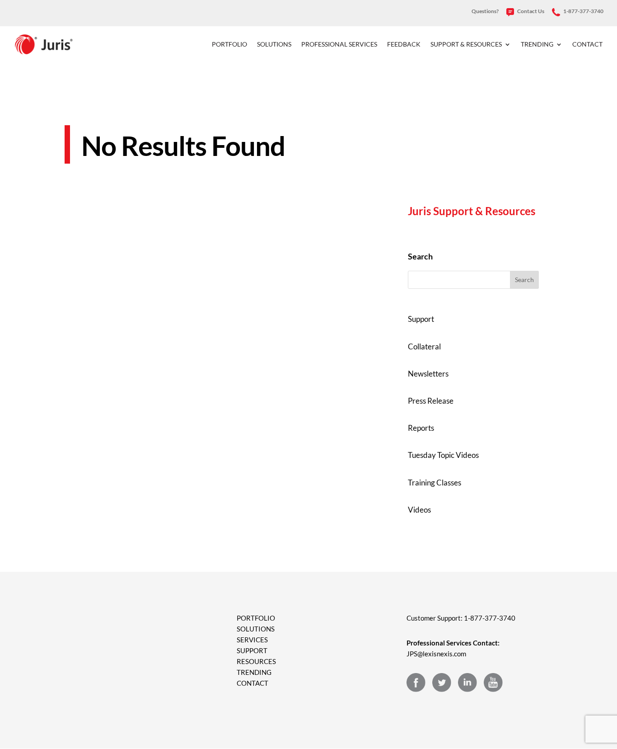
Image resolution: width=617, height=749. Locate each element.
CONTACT (252, 683)
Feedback (404, 44)
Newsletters (428, 373)
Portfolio (229, 44)
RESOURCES (256, 661)
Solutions (274, 44)
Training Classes (434, 482)
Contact (587, 44)
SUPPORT (252, 650)
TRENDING (254, 672)
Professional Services (339, 44)
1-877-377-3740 (582, 11)
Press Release (430, 400)
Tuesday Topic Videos (443, 455)
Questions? (485, 11)
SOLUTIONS (256, 629)
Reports (421, 428)
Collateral (424, 346)
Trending (537, 44)
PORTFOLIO (256, 618)
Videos (419, 509)
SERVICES (252, 640)
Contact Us (530, 11)
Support (421, 319)
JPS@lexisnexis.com (436, 654)
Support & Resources (466, 44)
